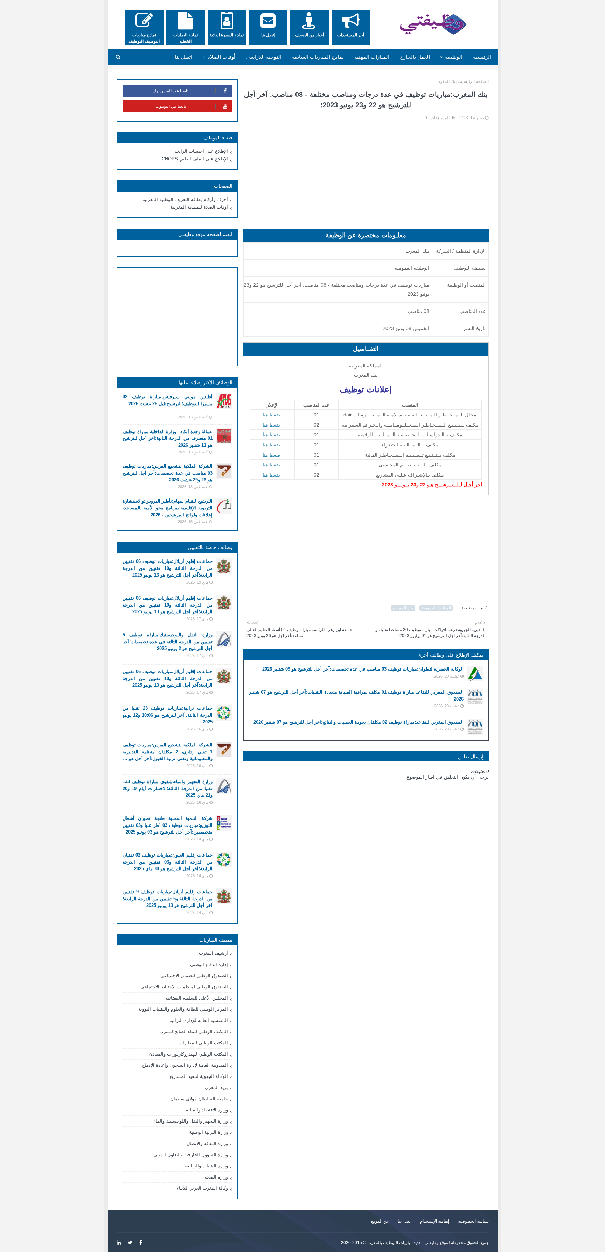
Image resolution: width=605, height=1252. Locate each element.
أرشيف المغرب (213, 953)
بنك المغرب (446, 81)
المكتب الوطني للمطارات (203, 1042)
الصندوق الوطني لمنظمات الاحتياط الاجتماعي (184, 986)
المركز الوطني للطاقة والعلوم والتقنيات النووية (183, 1009)
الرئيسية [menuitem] (482, 57)
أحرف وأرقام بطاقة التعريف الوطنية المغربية (185, 199)
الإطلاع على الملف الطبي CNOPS (195, 159)
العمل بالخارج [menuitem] (415, 57)
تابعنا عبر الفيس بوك (170, 90)
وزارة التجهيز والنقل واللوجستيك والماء (190, 1121)
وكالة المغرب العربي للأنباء (202, 1188)
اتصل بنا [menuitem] (183, 57)
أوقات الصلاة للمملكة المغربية (199, 207)
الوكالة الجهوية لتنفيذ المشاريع (198, 1076)
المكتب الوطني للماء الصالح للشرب (193, 1031)
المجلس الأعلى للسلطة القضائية (197, 998)
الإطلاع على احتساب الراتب (201, 151)
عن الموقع (380, 1221)
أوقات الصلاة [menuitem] (221, 57)
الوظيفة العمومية (436, 608)
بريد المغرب (216, 1087)
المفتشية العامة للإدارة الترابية (198, 1020)
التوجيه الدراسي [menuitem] (263, 57)
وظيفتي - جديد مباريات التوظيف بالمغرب (403, 1242)
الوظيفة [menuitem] (454, 57)
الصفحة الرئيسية (474, 81)
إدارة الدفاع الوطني (209, 964)
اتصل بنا (404, 1221)
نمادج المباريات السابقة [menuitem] (318, 57)
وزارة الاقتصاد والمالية (207, 1110)
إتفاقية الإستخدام (434, 1221)
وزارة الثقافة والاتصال (207, 1143)
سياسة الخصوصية (473, 1221)
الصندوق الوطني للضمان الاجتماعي (194, 975)
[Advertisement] (366, 180)
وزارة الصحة (216, 1177)
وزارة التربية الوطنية (208, 1132)
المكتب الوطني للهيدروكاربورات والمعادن (188, 1054)
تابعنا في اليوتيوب (170, 106)
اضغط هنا (272, 414)
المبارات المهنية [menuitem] (371, 57)
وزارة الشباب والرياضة (206, 1165)
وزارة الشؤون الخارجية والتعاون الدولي (190, 1154)
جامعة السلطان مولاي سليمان (199, 1098)
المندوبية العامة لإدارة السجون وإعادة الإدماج (185, 1065)
